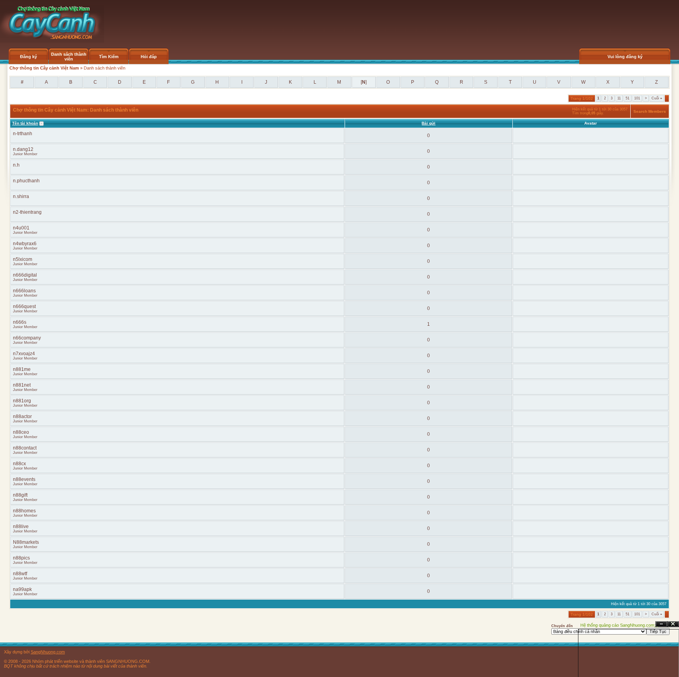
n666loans (24, 291)
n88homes (24, 511)
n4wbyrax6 (25, 243)
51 (627, 98)
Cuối (656, 98)
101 (637, 98)
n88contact (25, 448)
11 (619, 98)
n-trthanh (22, 133)
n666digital (25, 275)
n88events (24, 479)
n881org (22, 401)
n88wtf (20, 573)
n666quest (24, 306)
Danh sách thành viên (68, 56)
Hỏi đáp (149, 56)
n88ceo (21, 432)
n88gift (20, 495)
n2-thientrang (27, 212)
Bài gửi (428, 123)
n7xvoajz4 (24, 353)
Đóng (673, 624)
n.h (16, 165)
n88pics (21, 558)
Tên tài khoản (25, 123)
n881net (22, 385)
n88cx (19, 463)
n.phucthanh (26, 180)
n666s (19, 322)
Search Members (649, 111)
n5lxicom (22, 259)
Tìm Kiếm (109, 56)
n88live (21, 526)
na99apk (22, 589)
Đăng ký (28, 56)
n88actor (22, 416)
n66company (27, 338)
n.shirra (21, 196)
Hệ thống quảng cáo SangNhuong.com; (617, 625)
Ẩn (661, 624)
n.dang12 (23, 149)
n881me (22, 369)
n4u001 (21, 228)
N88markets (26, 542)
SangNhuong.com (48, 651)
